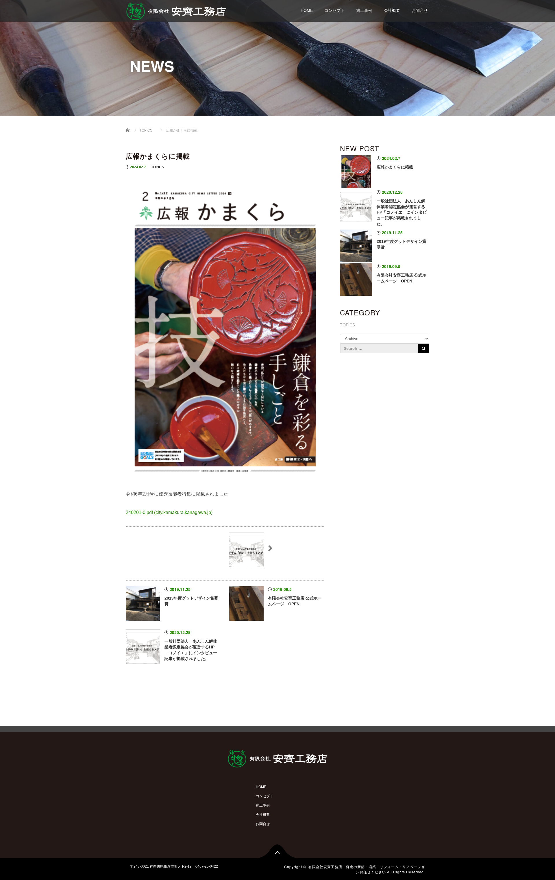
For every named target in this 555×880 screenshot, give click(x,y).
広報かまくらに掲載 (395, 167)
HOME (307, 10)
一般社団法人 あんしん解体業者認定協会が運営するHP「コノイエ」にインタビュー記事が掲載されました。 (402, 212)
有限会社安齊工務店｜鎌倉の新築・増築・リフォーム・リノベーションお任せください (366, 869)
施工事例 (364, 10)
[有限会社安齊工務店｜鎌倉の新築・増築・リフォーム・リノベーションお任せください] (176, 10)
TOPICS (157, 167)
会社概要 (392, 10)
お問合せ (420, 10)
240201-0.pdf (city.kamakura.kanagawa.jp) (169, 512)
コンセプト (334, 10)
